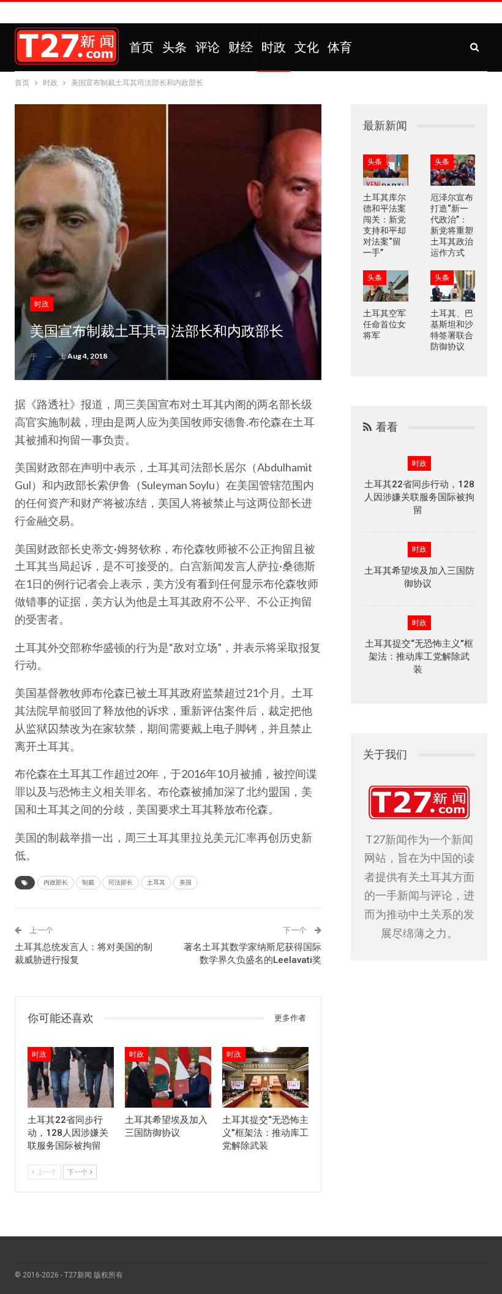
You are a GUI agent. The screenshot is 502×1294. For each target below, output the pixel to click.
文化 (306, 47)
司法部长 (120, 882)
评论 (207, 47)
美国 (185, 882)
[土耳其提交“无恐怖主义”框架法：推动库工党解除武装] (265, 1077)
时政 (273, 47)
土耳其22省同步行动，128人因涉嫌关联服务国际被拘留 (419, 497)
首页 (141, 47)
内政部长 (55, 882)
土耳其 (156, 882)
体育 (340, 47)
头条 (174, 47)
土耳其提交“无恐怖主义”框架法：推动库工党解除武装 (419, 656)
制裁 (88, 882)
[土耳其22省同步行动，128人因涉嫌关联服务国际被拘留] (71, 1077)
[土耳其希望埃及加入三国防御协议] (168, 1077)
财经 (240, 47)
